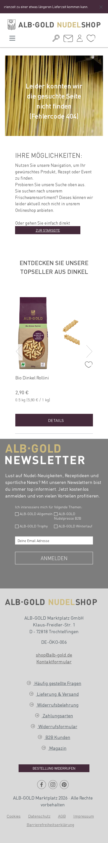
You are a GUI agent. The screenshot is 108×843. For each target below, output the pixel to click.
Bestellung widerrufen (54, 768)
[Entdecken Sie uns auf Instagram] (52, 786)
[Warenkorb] (99, 37)
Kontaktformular (54, 661)
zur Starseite (48, 230)
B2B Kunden (57, 737)
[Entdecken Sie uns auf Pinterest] (64, 786)
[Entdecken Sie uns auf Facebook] (41, 786)
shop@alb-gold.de (54, 655)
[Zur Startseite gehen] (54, 24)
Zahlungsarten (57, 715)
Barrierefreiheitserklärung (50, 824)
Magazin (57, 748)
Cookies (14, 816)
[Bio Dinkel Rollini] (55, 331)
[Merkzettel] (90, 39)
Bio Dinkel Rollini (32, 377)
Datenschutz (39, 816)
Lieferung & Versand (57, 694)
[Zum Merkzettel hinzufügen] (87, 363)
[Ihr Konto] (80, 39)
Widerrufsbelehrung (57, 705)
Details (56, 420)
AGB (62, 816)
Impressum (83, 816)
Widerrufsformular (57, 726)
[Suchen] (56, 39)
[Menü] (12, 39)
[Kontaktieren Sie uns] (68, 39)
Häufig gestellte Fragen (57, 683)
